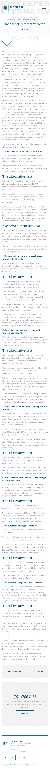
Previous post (14, 671)
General (25, 29)
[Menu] (44, 8)
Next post (38, 671)
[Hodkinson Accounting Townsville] (12, 10)
